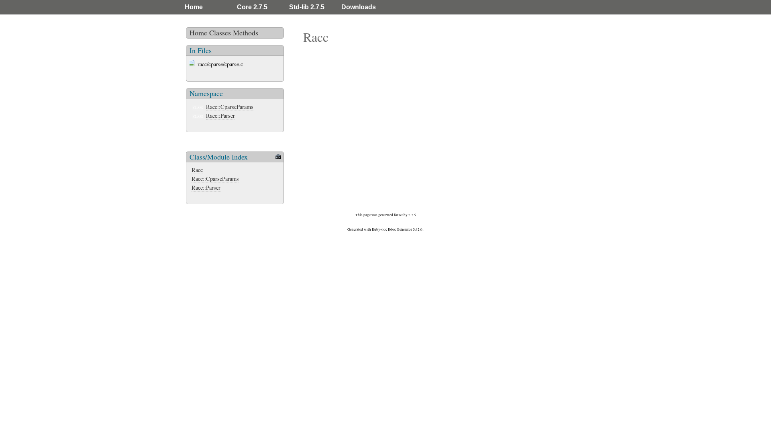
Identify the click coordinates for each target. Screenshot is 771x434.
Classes (220, 32)
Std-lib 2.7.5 (306, 7)
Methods (245, 32)
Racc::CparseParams (229, 107)
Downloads (358, 7)
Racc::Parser (220, 115)
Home (194, 7)
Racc (197, 170)
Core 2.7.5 (252, 7)
